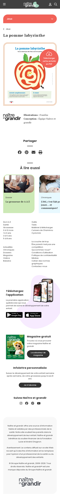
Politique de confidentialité (44, 255)
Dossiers (7, 252)
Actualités (8, 247)
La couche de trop (40, 241)
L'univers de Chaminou (42, 230)
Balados (7, 260)
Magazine (8, 255)
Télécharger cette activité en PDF (49, 61)
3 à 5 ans (7, 235)
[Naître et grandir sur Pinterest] (32, 403)
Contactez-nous (39, 266)
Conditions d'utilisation (42, 252)
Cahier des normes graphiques (41, 262)
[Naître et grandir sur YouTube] (38, 403)
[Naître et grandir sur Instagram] (21, 403)
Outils (34, 222)
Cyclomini (36, 233)
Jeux (8, 29)
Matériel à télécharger (42, 227)
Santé (6, 224)
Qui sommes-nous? (41, 249)
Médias (35, 258)
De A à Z (7, 222)
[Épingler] (26, 152)
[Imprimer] (40, 152)
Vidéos (6, 258)
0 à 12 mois (8, 230)
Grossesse (8, 227)
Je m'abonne (30, 385)
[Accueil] (30, 5)
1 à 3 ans (7, 233)
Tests (34, 224)
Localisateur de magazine (38, 354)
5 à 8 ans (7, 238)
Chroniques (8, 249)
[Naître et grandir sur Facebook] (26, 403)
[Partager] (20, 152)
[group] (19, 194)
